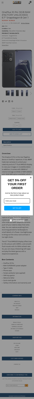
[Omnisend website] (17, 219)
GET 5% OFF (17, 208)
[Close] (31, 177)
